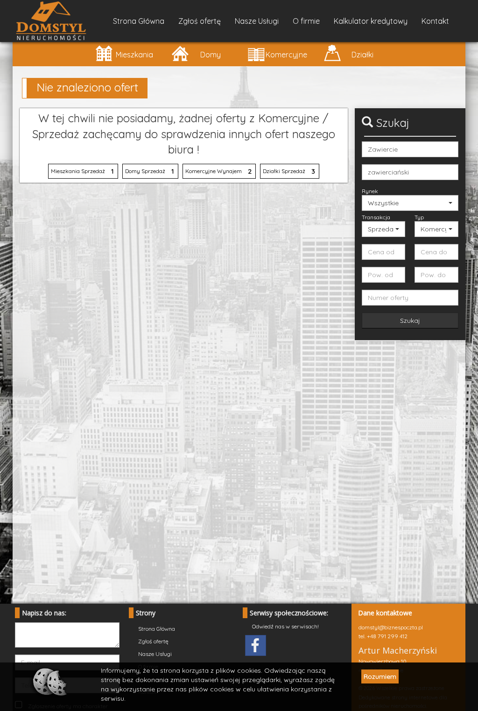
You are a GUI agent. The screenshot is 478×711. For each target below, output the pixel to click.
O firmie (306, 21)
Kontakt (435, 21)
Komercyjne (286, 54)
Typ (419, 217)
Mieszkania (134, 54)
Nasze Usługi (257, 21)
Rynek (370, 191)
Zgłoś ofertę (199, 21)
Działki (362, 54)
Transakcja (376, 217)
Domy (210, 54)
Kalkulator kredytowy (371, 21)
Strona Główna (138, 21)
